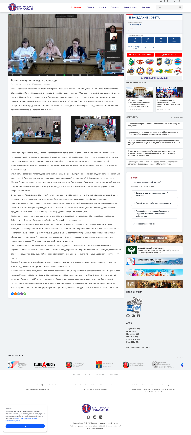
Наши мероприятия (136, 82)
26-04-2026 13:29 (164, 109)
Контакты (146, 7)
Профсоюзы (76, 7)
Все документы (177, 117)
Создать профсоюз (168, 55)
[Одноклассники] (15, 293)
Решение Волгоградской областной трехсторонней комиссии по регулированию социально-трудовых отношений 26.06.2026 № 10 (154, 143)
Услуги (101, 7)
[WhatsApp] (24, 293)
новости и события (42, 84)
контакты (100, 374)
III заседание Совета (144, 17)
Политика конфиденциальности (37, 389)
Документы (132, 117)
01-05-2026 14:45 (135, 109)
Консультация (130, 7)
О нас (87, 374)
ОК (25, 426)
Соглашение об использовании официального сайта (37, 385)
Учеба (89, 7)
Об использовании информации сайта (94, 389)
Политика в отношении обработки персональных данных (94, 385)
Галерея (114, 7)
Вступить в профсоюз (140, 55)
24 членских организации (154, 78)
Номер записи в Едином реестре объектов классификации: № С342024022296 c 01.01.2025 (152, 391)
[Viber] (21, 293)
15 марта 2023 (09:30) (22, 84)
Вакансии (114, 374)
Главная (76, 374)
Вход (175, 1)
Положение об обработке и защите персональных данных (152, 385)
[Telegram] (18, 293)
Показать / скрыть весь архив (138, 347)
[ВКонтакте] (12, 293)
